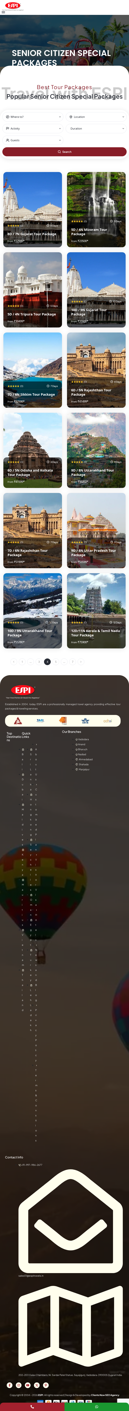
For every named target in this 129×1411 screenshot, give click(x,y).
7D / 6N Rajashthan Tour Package (28, 552)
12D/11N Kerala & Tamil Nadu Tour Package (95, 633)
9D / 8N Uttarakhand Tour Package (92, 472)
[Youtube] (28, 1385)
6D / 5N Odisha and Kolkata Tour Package (30, 472)
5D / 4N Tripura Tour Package (32, 314)
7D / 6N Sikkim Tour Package (31, 394)
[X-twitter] (37, 1385)
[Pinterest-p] (46, 1385)
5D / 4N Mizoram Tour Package (89, 231)
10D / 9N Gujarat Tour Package (89, 312)
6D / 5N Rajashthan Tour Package (91, 392)
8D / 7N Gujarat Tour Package (32, 234)
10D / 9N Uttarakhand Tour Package (30, 633)
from (10, 241)
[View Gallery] (55, 179)
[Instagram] (19, 1385)
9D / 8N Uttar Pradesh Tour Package (93, 552)
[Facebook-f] (9, 1385)
